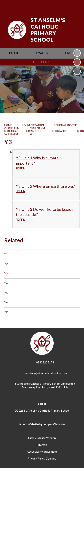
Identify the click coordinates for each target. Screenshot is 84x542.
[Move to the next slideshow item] (77, 71)
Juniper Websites (54, 424)
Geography (59, 131)
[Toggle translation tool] (55, 6)
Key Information (33, 125)
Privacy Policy (36, 458)
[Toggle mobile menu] (75, 5)
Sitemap (42, 444)
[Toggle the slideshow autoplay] (77, 53)
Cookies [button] (51, 458)
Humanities (33, 131)
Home (8, 125)
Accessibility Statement (42, 451)
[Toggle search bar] (65, 6)
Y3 (31, 133)
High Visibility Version (42, 438)
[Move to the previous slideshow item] (77, 62)
